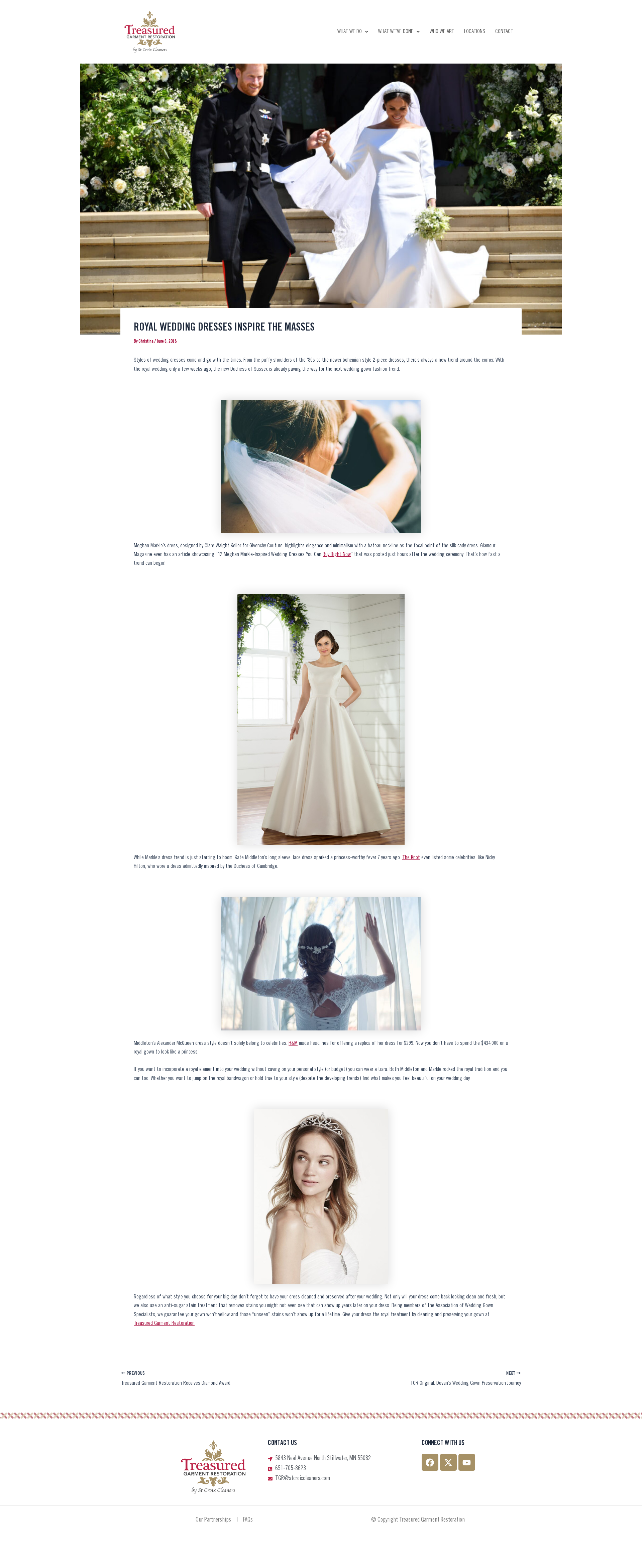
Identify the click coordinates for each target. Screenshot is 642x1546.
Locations (474, 31)
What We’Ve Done (395, 31)
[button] (352, 31)
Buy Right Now (337, 554)
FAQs (248, 1520)
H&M (293, 1043)
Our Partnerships (213, 1520)
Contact (504, 31)
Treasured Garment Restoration (164, 1323)
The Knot (411, 857)
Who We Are (442, 31)
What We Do (349, 31)
